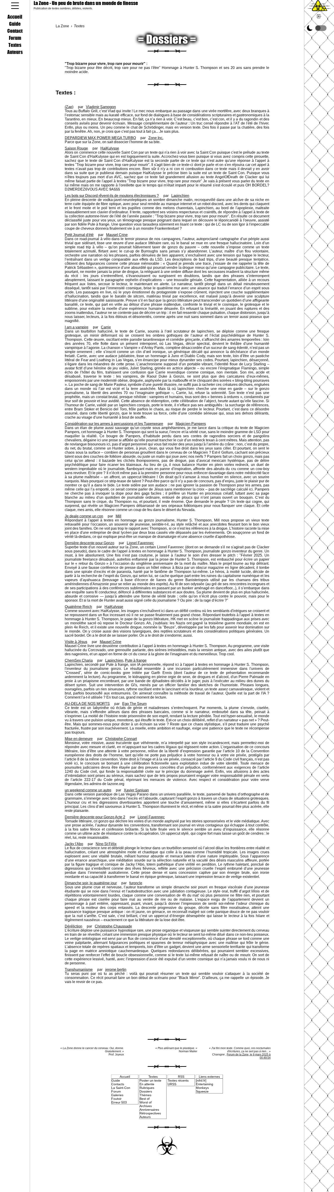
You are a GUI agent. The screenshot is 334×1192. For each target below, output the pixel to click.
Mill (118, 516)
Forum (15, 38)
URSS (172, 1084)
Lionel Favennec (140, 543)
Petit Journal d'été (79, 235)
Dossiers (146, 1091)
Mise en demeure (79, 739)
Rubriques (147, 1088)
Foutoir (116, 1099)
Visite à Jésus (76, 642)
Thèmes (145, 1095)
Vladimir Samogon (101, 107)
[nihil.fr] (201, 1080)
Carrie (106, 327)
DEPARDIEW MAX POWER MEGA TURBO (100, 138)
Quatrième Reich (78, 607)
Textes (14, 45)
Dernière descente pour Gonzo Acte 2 (95, 817)
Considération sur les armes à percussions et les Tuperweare (114, 424)
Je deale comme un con (84, 516)
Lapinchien (180, 196)
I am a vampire (76, 327)
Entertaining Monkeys (204, 1086)
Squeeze (202, 1091)
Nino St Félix (106, 844)
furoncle (135, 883)
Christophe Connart (121, 739)
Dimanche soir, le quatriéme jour (91, 883)
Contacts (117, 1084)
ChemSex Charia (79, 660)
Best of (145, 1099)
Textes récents (178, 1080)
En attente (147, 1084)
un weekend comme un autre (88, 790)
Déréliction (73, 926)
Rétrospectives (150, 1113)
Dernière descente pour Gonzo (89, 543)
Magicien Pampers (191, 424)
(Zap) (69, 107)
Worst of (146, 1102)
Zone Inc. (155, 138)
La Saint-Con (120, 1088)
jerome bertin (115, 969)
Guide (15, 24)
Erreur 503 (119, 1102)
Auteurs (15, 52)
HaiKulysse (109, 148)
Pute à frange (136, 660)
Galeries (117, 1095)
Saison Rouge (76, 148)
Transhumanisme (79, 969)
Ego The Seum (134, 704)
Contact (14, 31)
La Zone (86, 3)
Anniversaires (149, 1109)
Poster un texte (150, 1080)
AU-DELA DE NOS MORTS (87, 704)
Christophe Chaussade (113, 926)
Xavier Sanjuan (136, 790)
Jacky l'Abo (74, 844)
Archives (146, 1106)
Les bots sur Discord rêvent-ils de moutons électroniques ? (112, 196)
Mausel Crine (117, 235)
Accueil (14, 17)
